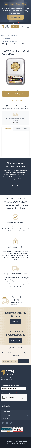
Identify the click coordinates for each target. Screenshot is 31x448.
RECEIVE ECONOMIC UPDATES (11, 385)
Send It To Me (15, 340)
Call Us (15, 27)
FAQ (25, 128)
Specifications (7, 128)
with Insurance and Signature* (17, 303)
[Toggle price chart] (15, 23)
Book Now (15, 321)
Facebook (3, 423)
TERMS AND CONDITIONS (18, 443)
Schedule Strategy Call (15, 94)
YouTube (7, 423)
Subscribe (6, 406)
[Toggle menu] (28, 27)
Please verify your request (9, 393)
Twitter (11, 423)
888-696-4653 (17, 100)
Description (17, 128)
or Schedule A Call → (15, 190)
